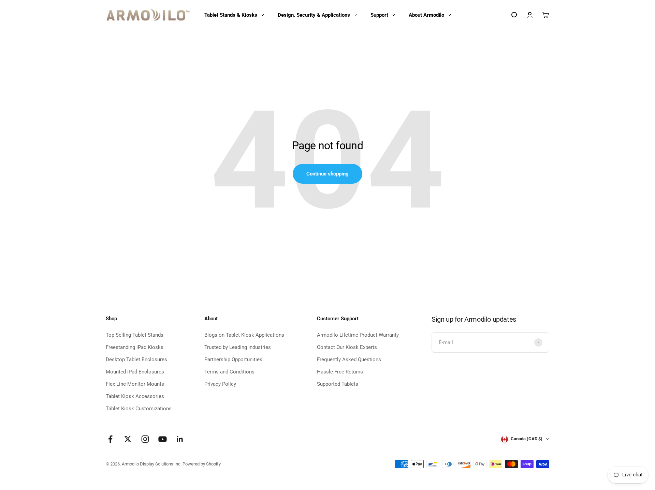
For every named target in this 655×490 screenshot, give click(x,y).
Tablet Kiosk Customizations (139, 408)
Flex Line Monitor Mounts (135, 384)
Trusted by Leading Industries (237, 347)
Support (379, 15)
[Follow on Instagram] (145, 439)
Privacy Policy (220, 384)
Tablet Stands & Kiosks (230, 15)
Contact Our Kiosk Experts (347, 347)
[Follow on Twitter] (127, 439)
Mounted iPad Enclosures (135, 372)
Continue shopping (327, 174)
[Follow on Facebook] (110, 439)
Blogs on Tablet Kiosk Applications (244, 335)
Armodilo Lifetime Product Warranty (358, 335)
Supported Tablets (337, 384)
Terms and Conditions (229, 372)
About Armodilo (426, 15)
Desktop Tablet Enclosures (136, 359)
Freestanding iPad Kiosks (134, 347)
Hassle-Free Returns (340, 372)
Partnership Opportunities (233, 359)
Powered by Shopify (202, 463)
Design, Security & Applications (314, 15)
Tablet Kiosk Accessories (135, 396)
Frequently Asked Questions (349, 359)
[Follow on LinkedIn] (180, 439)
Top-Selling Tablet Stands (134, 335)
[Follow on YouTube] (162, 439)
